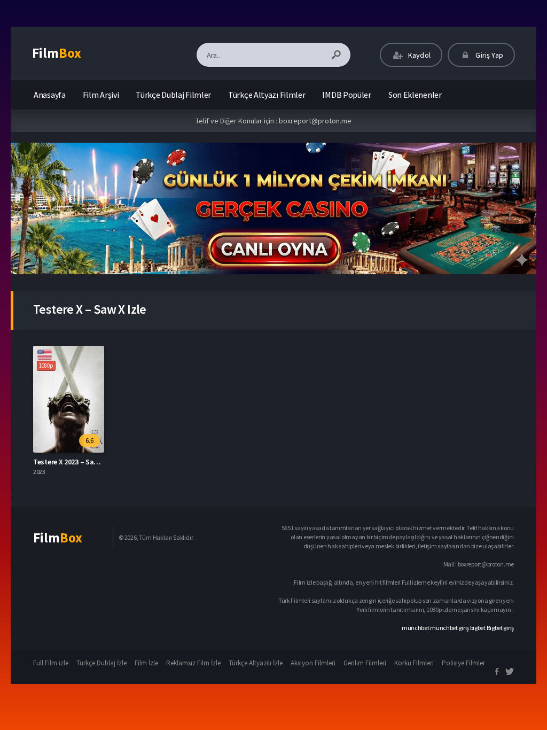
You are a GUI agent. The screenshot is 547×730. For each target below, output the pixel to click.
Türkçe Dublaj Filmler (173, 94)
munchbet (415, 628)
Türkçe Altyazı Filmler (266, 94)
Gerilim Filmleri (364, 662)
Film (56, 52)
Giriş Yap (488, 55)
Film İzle (146, 662)
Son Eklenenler (415, 94)
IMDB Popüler (346, 94)
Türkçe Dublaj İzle (101, 662)
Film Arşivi (101, 94)
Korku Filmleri (414, 662)
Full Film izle (50, 662)
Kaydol (419, 55)
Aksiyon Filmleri (313, 662)
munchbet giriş (449, 628)
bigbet (478, 628)
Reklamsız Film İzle (193, 662)
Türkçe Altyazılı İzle (256, 662)
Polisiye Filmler (463, 662)
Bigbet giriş (500, 628)
